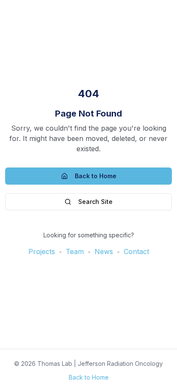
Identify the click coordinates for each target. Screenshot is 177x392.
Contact (136, 251)
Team (75, 251)
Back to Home (95, 176)
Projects (41, 251)
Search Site (95, 201)
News (104, 251)
